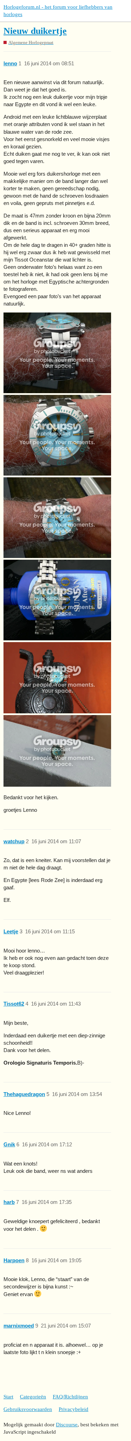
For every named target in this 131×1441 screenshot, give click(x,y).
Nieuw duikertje (35, 31)
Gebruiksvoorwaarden (27, 1409)
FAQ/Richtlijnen (70, 1396)
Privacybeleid (73, 1409)
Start (8, 1396)
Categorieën (33, 1396)
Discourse (67, 1424)
